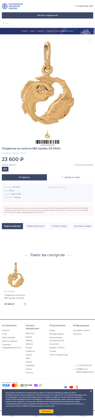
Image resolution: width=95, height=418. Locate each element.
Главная (24, 31)
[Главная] (12, 6)
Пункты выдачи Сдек (58, 355)
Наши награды (8, 337)
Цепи (28, 358)
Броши (29, 337)
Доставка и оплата (81, 330)
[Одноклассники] (77, 387)
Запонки (29, 344)
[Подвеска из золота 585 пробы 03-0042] (16, 275)
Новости (6, 330)
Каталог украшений (47, 15)
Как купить (54, 344)
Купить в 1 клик (70, 177)
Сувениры (30, 365)
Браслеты (30, 333)
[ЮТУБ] (71, 387)
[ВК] (65, 387)
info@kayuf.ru (82, 369)
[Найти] (90, 23)
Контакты (77, 334)
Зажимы (29, 340)
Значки (29, 362)
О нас (4, 334)
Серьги (29, 355)
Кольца (29, 347)
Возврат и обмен (57, 347)
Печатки (29, 372)
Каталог (32, 31)
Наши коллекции (9, 341)
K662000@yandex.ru (85, 372)
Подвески (40, 31)
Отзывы (52, 351)
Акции (52, 330)
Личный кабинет (56, 334)
